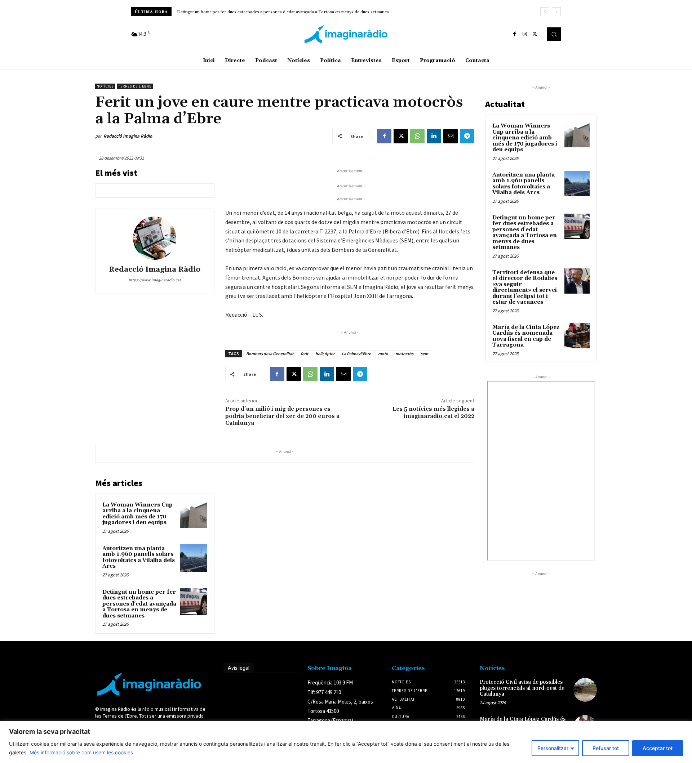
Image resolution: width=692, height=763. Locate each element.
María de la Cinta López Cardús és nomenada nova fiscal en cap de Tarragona (525, 336)
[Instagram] (525, 34)
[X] (535, 34)
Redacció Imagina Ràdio (127, 136)
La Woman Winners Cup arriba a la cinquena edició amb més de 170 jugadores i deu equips (137, 513)
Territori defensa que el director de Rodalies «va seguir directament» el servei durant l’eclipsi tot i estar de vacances (524, 287)
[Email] (450, 136)
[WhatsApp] (417, 136)
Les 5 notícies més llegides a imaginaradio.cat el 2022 (433, 412)
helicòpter (324, 353)
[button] (554, 34)
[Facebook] (515, 34)
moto (383, 353)
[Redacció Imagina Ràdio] (154, 238)
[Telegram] (467, 136)
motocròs (404, 353)
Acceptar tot (658, 748)
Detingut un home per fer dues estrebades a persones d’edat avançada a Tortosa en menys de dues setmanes (283, 12)
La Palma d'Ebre (356, 353)
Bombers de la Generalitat (269, 353)
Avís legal (238, 668)
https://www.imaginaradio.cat (155, 279)
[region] (346, 742)
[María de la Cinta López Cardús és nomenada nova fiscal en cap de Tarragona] (577, 335)
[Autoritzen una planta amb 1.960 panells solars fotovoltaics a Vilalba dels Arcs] (193, 558)
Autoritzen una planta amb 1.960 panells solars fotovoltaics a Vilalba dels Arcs (138, 557)
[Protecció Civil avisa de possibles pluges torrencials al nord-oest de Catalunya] (585, 689)
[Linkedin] (434, 136)
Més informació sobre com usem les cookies (81, 752)
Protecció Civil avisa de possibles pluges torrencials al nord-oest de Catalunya (522, 688)
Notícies (105, 86)
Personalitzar (552, 748)
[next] (556, 11)
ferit (304, 353)
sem (424, 353)
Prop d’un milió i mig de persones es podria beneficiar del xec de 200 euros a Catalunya (282, 415)
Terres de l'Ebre (134, 86)
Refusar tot (606, 748)
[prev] (544, 11)
